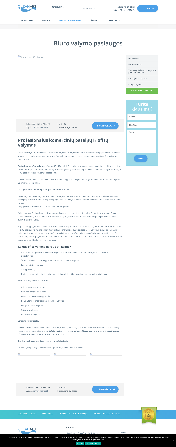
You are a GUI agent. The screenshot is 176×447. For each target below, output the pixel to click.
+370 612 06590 (124, 9)
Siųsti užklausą (106, 125)
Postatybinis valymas (137, 78)
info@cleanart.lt (41, 127)
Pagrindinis (27, 20)
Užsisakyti (95, 20)
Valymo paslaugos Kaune (107, 413)
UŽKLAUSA (149, 8)
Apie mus (46, 20)
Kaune (58, 347)
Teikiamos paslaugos (70, 20)
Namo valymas (135, 64)
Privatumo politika (93, 443)
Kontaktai (114, 20)
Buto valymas (134, 58)
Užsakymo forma (27, 413)
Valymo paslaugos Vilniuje (73, 413)
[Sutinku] (173, 440)
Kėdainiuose (67, 347)
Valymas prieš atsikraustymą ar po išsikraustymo (142, 71)
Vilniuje (51, 347)
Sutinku (80, 443)
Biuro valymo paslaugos (141, 90)
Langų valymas (135, 84)
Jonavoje (79, 347)
